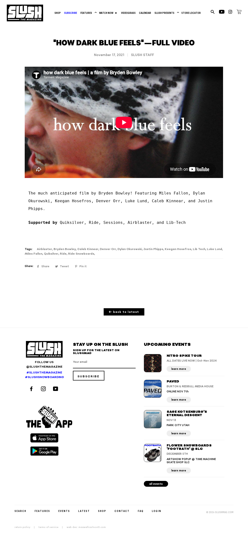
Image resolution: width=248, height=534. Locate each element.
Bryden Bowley (65, 249)
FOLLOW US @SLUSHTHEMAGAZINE (44, 364)
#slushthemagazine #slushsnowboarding (44, 375)
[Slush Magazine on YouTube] (56, 389)
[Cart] (239, 12)
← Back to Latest (124, 312)
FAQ (141, 511)
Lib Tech (199, 249)
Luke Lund (214, 249)
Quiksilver (51, 254)
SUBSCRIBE (70, 13)
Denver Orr (108, 249)
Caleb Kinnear (87, 249)
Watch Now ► (108, 13)
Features (88, 13)
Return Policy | (26, 527)
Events (64, 511)
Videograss (128, 13)
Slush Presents (166, 13)
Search (20, 511)
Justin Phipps (153, 249)
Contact (122, 511)
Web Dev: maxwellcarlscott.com (86, 527)
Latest (84, 511)
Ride (63, 254)
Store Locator (191, 13)
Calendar (145, 13)
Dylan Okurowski (129, 249)
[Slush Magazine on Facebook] (32, 389)
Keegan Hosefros (178, 249)
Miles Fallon (33, 254)
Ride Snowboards (81, 254)
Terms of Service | (52, 527)
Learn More (178, 369)
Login (156, 511)
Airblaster (44, 249)
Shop (57, 13)
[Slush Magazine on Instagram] (44, 389)
